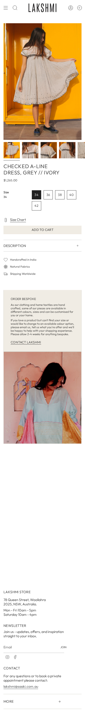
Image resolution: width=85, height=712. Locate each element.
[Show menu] (5, 7)
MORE (8, 701)
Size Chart (18, 219)
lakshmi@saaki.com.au (20, 686)
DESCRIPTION (14, 245)
